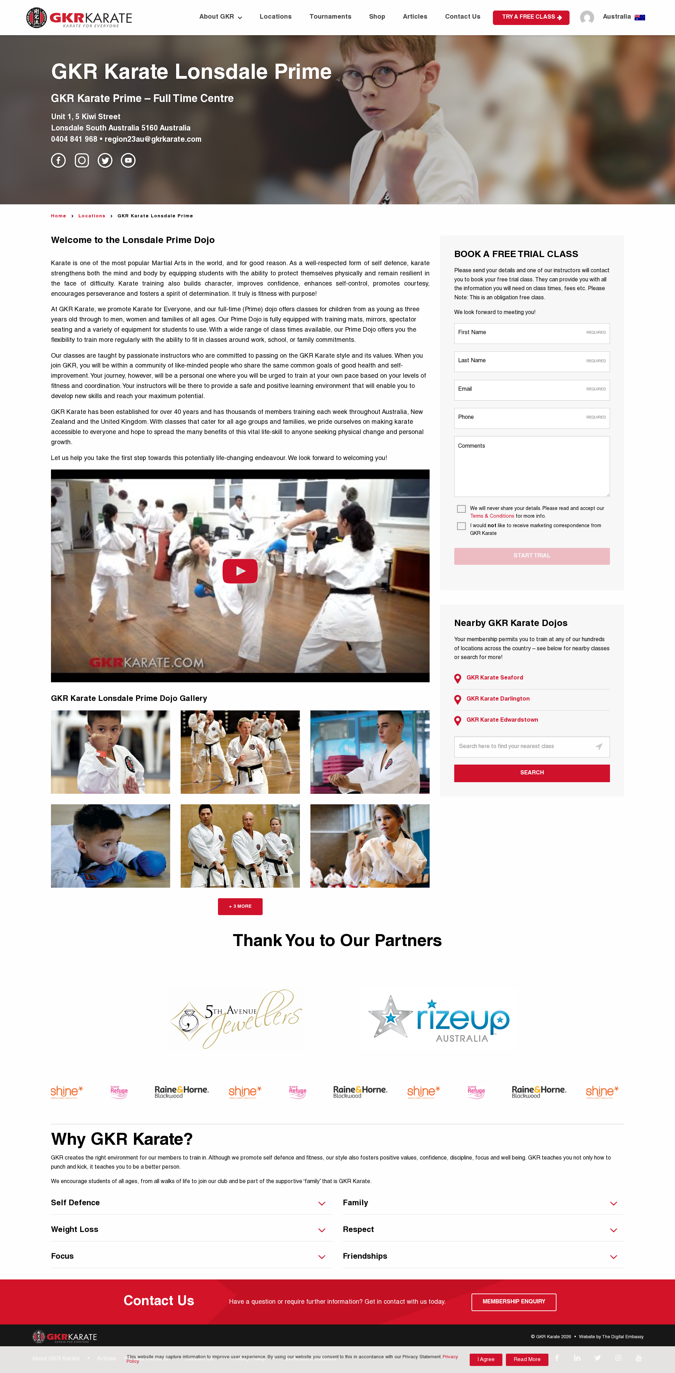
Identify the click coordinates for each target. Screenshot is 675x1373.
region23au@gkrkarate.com (153, 140)
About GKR (216, 17)
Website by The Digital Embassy (611, 1337)
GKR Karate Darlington (498, 699)
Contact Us (463, 17)
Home (58, 216)
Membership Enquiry (514, 1302)
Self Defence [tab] (75, 1203)
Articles (415, 17)
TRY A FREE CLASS (528, 17)
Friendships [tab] (365, 1257)
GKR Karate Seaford (495, 678)
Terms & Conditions (492, 516)
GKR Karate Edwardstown (502, 720)
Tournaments (330, 17)
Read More (527, 1359)
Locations (276, 17)
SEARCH (532, 773)
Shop (377, 17)
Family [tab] (355, 1203)
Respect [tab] (358, 1230)
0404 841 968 (74, 140)
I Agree (486, 1359)
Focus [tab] (62, 1257)
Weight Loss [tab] (74, 1230)
